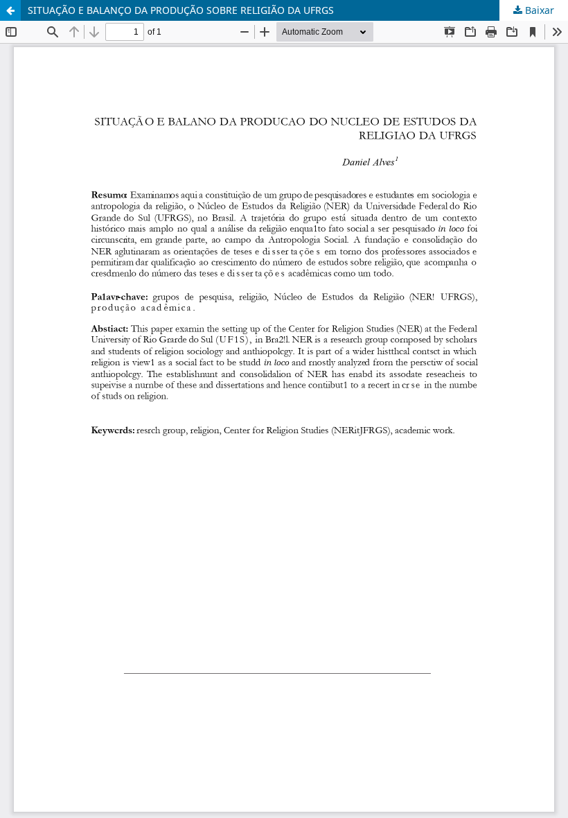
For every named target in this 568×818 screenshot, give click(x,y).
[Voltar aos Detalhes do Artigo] (10, 10)
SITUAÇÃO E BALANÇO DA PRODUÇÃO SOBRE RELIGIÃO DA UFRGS (181, 10)
